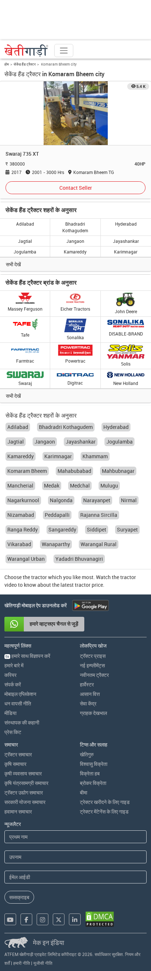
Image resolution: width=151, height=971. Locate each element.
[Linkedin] (75, 919)
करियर (10, 674)
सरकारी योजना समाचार (24, 801)
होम (6, 64)
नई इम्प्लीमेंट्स (92, 665)
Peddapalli (57, 514)
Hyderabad (126, 224)
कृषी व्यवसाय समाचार (23, 773)
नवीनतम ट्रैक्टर (94, 674)
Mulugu (109, 485)
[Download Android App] (90, 605)
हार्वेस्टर (87, 684)
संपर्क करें (12, 684)
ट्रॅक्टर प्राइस (93, 655)
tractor (39, 577)
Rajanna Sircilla (98, 514)
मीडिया (10, 712)
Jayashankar (126, 241)
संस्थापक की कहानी (21, 722)
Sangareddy (62, 529)
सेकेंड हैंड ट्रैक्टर (25, 64)
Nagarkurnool (23, 500)
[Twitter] (59, 919)
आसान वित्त (90, 693)
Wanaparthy (56, 544)
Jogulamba (25, 252)
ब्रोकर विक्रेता (93, 782)
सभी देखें (13, 264)
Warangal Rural (99, 544)
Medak (51, 485)
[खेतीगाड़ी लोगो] (26, 50)
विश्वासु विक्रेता (93, 763)
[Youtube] (10, 919)
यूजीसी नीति (42, 963)
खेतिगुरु (87, 754)
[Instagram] (42, 919)
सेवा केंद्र (88, 703)
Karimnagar (125, 252)
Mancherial (20, 485)
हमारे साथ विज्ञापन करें (27, 655)
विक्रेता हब (90, 773)
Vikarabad (19, 544)
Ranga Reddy (22, 529)
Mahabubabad (74, 470)
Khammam (95, 456)
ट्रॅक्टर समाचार (18, 754)
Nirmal (129, 500)
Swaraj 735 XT (22, 153)
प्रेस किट (12, 732)
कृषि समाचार (15, 763)
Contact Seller (75, 187)
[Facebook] (26, 919)
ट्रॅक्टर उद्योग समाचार (23, 792)
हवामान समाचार (18, 811)
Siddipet (96, 529)
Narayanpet (96, 500)
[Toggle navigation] (63, 50)
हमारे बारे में (13, 665)
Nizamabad (20, 514)
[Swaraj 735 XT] (76, 113)
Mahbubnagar (118, 470)
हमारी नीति (21, 963)
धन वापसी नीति (17, 703)
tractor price (89, 584)
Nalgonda (61, 500)
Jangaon (75, 241)
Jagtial (25, 241)
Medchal (80, 485)
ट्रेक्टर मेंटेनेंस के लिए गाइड (104, 811)
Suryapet (127, 529)
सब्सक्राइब (19, 897)
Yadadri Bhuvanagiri (79, 558)
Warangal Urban (26, 558)
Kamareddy (75, 252)
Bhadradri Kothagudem (75, 227)
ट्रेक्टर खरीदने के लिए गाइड (105, 801)
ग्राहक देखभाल (93, 712)
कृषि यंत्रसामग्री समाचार (26, 782)
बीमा (83, 792)
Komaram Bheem (27, 470)
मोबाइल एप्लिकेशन (20, 693)
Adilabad (25, 224)
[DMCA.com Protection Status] (99, 919)
